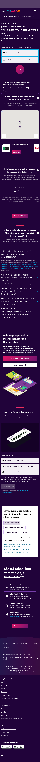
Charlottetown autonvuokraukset (18, 670)
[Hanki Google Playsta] (6, 747)
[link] (16, 152)
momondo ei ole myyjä (11, 651)
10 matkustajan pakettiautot (19, 266)
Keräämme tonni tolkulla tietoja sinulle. (17, 654)
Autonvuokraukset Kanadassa (24, 666)
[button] (3, 11)
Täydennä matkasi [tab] (11, 532)
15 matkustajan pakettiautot (20, 268)
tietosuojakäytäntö (6, 492)
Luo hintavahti (14, 616)
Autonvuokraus (9, 666)
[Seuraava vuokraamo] (36, 136)
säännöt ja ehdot (23, 490)
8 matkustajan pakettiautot (18, 264)
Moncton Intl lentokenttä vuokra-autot (16, 549)
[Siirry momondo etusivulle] (13, 11)
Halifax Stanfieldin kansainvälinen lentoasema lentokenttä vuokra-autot (18, 545)
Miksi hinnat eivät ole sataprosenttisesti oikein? (17, 658)
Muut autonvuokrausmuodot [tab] (14, 527)
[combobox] (7, 47)
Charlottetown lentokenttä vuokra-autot (17, 552)
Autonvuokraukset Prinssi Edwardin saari (18, 668)
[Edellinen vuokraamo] (4, 136)
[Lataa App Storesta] (18, 747)
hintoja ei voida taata (18, 645)
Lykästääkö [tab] (24, 532)
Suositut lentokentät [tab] (12, 523)
